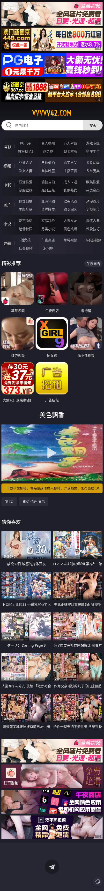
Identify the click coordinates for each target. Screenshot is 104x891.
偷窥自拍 (25, 201)
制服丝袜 (25, 190)
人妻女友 (70, 220)
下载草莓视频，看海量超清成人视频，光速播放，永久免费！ (52, 488)
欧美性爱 (93, 182)
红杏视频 (25, 248)
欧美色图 (70, 201)
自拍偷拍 (48, 162)
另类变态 (93, 190)
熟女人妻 (25, 170)
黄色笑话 (70, 229)
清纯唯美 (48, 209)
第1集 (9, 501)
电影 (7, 185)
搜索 (92, 125)
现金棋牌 (70, 151)
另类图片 (93, 209)
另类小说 (48, 229)
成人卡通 (70, 182)
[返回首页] (98, 881)
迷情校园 (25, 229)
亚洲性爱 (25, 182)
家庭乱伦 (48, 220)
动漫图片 (93, 201)
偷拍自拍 (48, 182)
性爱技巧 (93, 229)
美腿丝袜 (25, 209)
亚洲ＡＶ (25, 162)
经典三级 (48, 190)
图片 (7, 204)
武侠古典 (93, 220)
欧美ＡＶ (70, 162)
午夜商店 (48, 240)
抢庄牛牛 (93, 151)
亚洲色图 (48, 201)
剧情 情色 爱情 (34, 501)
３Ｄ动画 (93, 162)
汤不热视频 (92, 240)
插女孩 (26, 240)
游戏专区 (93, 143)
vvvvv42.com (52, 113)
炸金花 (48, 151)
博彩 (7, 146)
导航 (7, 243)
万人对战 (70, 143)
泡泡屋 (48, 248)
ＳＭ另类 (93, 170)
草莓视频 (70, 240)
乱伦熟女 (70, 190)
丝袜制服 (48, 170)
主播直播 (70, 170)
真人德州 (48, 143)
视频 (7, 166)
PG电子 (25, 143)
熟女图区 (70, 209)
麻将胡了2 (25, 151)
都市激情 (25, 220)
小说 (7, 224)
